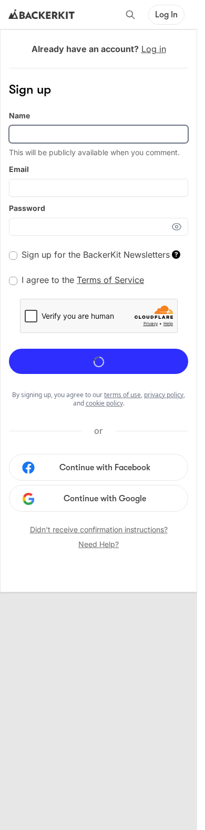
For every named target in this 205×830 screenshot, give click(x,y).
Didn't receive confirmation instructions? (99, 529)
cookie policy (104, 403)
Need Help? (98, 544)
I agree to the (83, 280)
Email (19, 169)
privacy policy (163, 394)
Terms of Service (110, 280)
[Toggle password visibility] (179, 227)
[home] (41, 14)
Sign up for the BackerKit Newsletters (100, 254)
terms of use (122, 394)
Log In (166, 14)
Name (19, 115)
